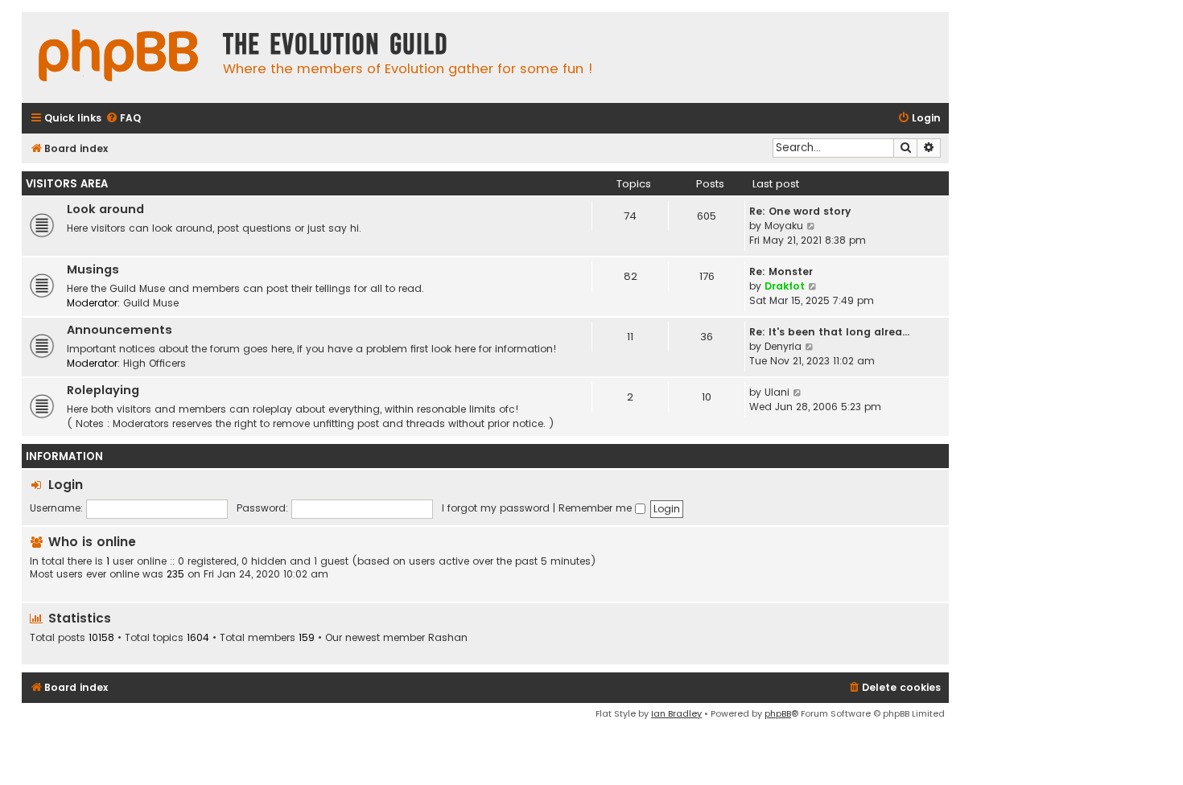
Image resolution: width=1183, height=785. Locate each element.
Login (65, 484)
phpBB (778, 713)
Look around (105, 209)
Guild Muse (151, 303)
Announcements (119, 330)
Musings (93, 269)
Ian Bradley (676, 713)
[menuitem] (123, 118)
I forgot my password (496, 508)
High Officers (154, 363)
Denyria (783, 346)
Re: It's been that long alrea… (829, 332)
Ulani (777, 392)
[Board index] (118, 57)
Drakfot (785, 286)
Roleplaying (103, 390)
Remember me (597, 508)
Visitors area (67, 183)
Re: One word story (800, 211)
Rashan (448, 637)
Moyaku (784, 225)
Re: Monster (781, 271)
